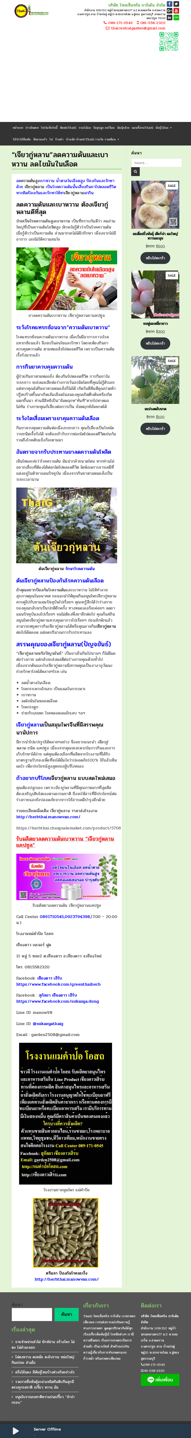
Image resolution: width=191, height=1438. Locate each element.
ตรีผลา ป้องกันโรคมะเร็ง (67, 1276)
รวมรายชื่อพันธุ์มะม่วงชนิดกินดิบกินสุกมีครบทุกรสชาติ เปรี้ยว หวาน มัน (43, 1384)
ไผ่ (51, 139)
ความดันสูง (30, 180)
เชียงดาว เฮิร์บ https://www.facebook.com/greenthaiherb (58, 981)
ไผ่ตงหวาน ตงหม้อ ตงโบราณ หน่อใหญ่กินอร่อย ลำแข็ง (43, 1359)
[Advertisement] (95, 87)
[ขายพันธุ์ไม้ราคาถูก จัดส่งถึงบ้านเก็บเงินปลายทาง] (31, 11)
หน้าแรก (18, 127)
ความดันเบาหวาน (88, 327)
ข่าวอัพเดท (32, 127)
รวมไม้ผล (85, 127)
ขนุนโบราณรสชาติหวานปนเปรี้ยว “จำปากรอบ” (43, 1399)
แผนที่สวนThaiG (142, 127)
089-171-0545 (120, 23)
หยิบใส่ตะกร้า (155, 258)
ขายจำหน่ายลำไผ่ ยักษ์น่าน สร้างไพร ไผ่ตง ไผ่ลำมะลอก (43, 1344)
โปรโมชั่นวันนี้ (49, 127)
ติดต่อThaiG (68, 127)
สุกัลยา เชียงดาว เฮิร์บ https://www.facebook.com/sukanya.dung (57, 998)
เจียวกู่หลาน (34, 187)
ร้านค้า (59, 139)
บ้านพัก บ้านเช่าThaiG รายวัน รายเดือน (91, 139)
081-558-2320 (152, 23)
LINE (176, 17)
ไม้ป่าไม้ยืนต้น (22, 139)
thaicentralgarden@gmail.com (137, 28)
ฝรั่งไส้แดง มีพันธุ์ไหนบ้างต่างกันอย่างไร (45, 1372)
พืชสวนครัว (40, 139)
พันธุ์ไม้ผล (163, 127)
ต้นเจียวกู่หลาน (51, 568)
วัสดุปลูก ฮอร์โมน (104, 127)
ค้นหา (17, 1305)
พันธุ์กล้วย (123, 127)
